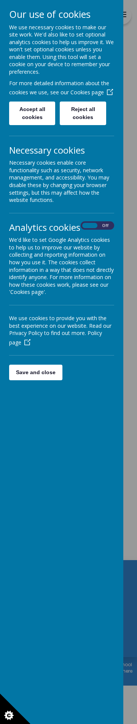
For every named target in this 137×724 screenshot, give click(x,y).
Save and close (36, 372)
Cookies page (87, 92)
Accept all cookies (32, 113)
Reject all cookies (83, 113)
